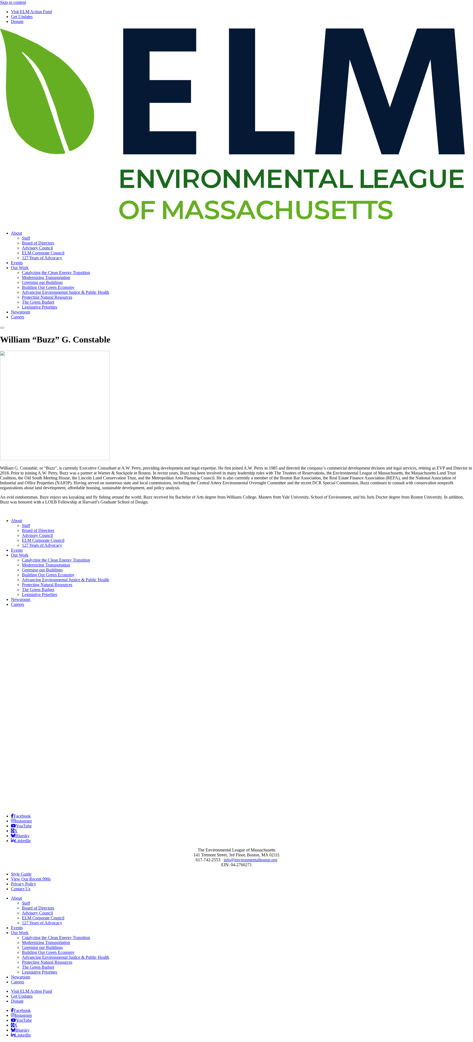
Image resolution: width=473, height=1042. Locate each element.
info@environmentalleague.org (250, 859)
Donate (17, 21)
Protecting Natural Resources (47, 297)
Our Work (19, 267)
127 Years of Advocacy (42, 257)
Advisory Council (37, 248)
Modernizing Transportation (46, 277)
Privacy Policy (23, 884)
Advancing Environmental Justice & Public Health (65, 292)
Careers (17, 317)
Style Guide (21, 874)
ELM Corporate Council (43, 253)
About (16, 233)
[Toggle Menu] (2, 328)
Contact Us (20, 888)
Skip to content (13, 2)
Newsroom (20, 312)
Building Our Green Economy (48, 287)
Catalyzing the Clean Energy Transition (56, 272)
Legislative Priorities (39, 307)
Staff (26, 238)
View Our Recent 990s (31, 879)
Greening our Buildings (42, 282)
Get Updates (22, 16)
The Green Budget (38, 302)
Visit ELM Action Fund (31, 11)
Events (17, 262)
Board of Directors (38, 243)
